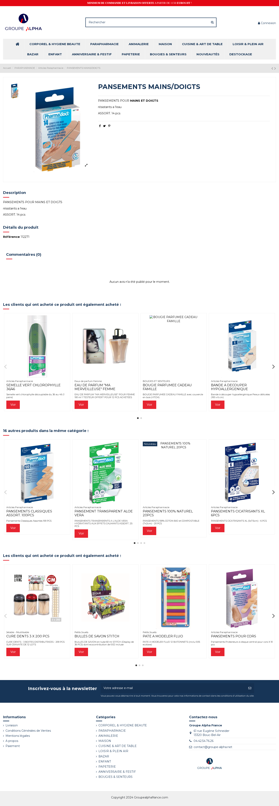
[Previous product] (272, 68)
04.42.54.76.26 (203, 741)
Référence (11, 237)
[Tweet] (104, 126)
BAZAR (103, 756)
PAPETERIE (107, 766)
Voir (13, 404)
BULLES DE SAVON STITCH (97, 636)
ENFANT (104, 761)
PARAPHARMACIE (112, 731)
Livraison (12, 725)
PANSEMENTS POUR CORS (233, 636)
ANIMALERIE (108, 736)
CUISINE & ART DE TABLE (117, 746)
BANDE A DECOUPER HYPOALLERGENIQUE (229, 387)
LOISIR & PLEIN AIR (113, 751)
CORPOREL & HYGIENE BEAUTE (122, 725)
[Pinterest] (109, 126)
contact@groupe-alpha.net (213, 747)
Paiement (13, 746)
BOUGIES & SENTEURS (115, 777)
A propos (12, 741)
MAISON (104, 741)
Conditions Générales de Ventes (28, 731)
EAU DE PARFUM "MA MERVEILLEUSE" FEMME (95, 387)
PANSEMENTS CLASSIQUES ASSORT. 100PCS (29, 513)
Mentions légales (18, 736)
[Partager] (100, 126)
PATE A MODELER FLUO (163, 636)
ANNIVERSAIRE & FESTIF (117, 772)
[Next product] (275, 68)
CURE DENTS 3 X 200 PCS (27, 636)
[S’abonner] (250, 688)
